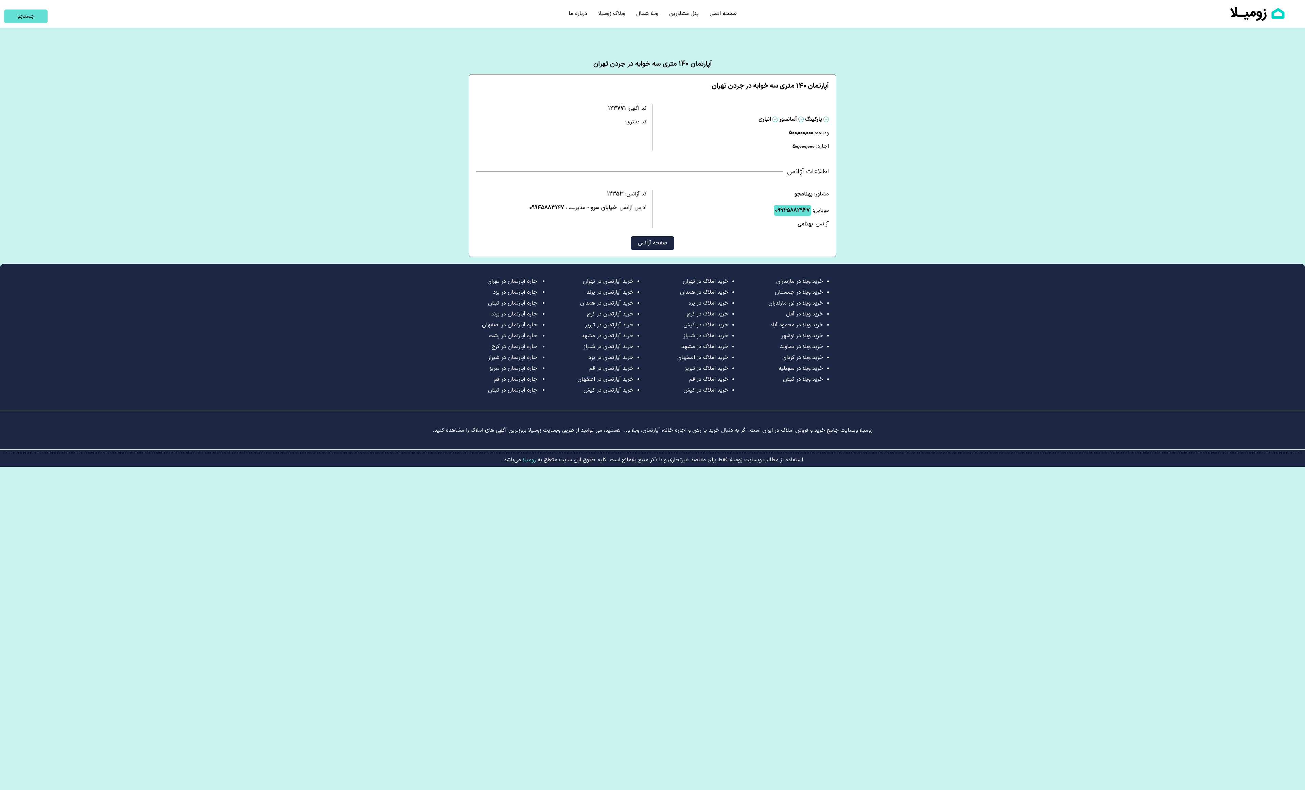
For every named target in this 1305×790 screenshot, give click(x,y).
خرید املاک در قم (708, 379)
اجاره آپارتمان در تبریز (514, 368)
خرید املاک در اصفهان (702, 358)
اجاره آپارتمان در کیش (513, 303)
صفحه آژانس (652, 243)
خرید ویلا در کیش (803, 379)
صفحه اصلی (723, 14)
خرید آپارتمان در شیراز (608, 347)
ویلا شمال (647, 14)
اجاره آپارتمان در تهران (513, 281)
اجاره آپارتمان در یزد (516, 292)
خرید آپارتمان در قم (611, 368)
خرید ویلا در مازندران (799, 281)
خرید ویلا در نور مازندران (795, 303)
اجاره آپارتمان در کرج (515, 347)
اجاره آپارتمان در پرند (515, 314)
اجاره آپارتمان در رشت (514, 336)
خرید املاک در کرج (707, 314)
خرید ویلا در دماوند (801, 347)
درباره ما (578, 14)
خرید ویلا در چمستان (799, 292)
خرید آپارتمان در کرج (610, 314)
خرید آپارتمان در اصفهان (605, 379)
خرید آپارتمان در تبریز (609, 325)
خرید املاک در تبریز (706, 368)
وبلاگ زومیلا (611, 14)
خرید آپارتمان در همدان (606, 303)
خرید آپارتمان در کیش (608, 390)
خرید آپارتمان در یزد (611, 358)
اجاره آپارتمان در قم (516, 379)
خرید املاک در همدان (704, 292)
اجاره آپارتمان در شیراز (513, 358)
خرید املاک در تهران (705, 281)
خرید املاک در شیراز (705, 336)
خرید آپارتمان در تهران (608, 281)
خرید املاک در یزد (708, 303)
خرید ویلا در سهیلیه (801, 368)
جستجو (26, 16)
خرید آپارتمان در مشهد (607, 336)
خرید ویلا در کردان (802, 358)
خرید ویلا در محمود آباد (796, 325)
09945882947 (792, 210)
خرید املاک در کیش (705, 325)
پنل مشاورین (684, 14)
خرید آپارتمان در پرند (610, 292)
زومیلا (528, 460)
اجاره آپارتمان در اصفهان (510, 325)
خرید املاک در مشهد (704, 347)
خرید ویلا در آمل (804, 314)
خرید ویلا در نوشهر (802, 336)
